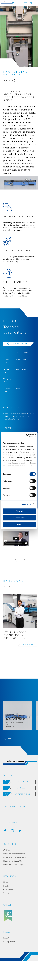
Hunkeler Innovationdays (13, 865)
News (5, 882)
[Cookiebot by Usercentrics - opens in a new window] (27, 435)
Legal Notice (8, 938)
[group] (17, 715)
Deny (19, 524)
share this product (20, 344)
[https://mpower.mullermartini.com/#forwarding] (30, 3)
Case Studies (8, 890)
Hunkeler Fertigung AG (12, 861)
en (25, 3)
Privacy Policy (9, 942)
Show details (26, 504)
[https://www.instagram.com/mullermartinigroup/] (12, 831)
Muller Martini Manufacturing (14, 857)
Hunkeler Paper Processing (14, 854)
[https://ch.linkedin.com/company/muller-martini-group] (19, 831)
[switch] (32, 481)
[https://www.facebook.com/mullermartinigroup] (4, 831)
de (22, 3)
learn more (28, 645)
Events (6, 886)
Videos (6, 893)
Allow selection (19, 518)
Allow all (19, 511)
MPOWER (7, 850)
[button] (15, 560)
